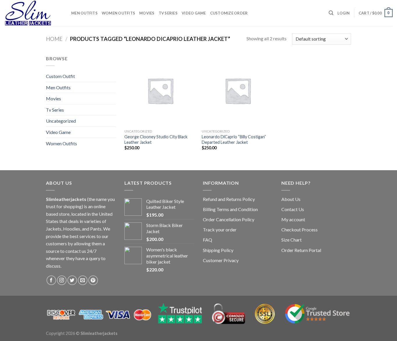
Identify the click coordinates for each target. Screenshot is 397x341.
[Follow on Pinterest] (93, 280)
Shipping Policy (218, 250)
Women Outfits (118, 13)
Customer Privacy (221, 260)
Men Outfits (84, 13)
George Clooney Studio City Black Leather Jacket (155, 139)
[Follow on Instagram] (62, 280)
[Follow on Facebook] (51, 280)
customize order (229, 13)
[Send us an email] (82, 280)
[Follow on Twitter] (72, 280)
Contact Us (292, 209)
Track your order (220, 229)
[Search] (331, 13)
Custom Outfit (60, 76)
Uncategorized (61, 121)
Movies (147, 13)
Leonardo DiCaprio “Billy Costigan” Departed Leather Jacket (234, 139)
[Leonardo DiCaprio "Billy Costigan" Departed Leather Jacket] (237, 90)
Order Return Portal (301, 250)
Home (54, 39)
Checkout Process (299, 229)
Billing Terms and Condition (230, 209)
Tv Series (168, 13)
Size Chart (291, 239)
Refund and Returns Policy (229, 199)
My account (293, 219)
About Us (291, 199)
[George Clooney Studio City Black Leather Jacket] (160, 90)
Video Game (194, 13)
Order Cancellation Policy (228, 219)
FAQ (207, 239)
